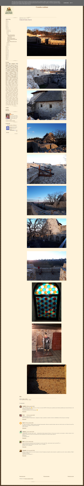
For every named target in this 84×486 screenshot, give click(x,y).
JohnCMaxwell (8, 92)
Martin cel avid (10, 95)
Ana (15, 65)
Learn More (66, 2)
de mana (13, 70)
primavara (13, 79)
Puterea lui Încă (9, 36)
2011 (6, 53)
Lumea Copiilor (14, 93)
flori (16, 85)
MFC (15, 67)
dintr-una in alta (12, 71)
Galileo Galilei (14, 90)
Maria (12, 114)
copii (7, 65)
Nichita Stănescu (7, 96)
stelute (9, 87)
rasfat (16, 79)
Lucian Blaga (7, 93)
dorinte (17, 70)
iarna (6, 86)
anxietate (7, 79)
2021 (6, 25)
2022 (6, 24)
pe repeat (13, 69)
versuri (11, 77)
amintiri (13, 63)
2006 (6, 59)
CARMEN (24, 406)
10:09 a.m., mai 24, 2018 (30, 406)
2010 (6, 54)
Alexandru (24, 450)
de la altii (8, 70)
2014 (6, 49)
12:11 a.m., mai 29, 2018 (31, 450)
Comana (9, 83)
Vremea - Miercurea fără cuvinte (12, 41)
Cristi (17, 84)
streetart (12, 104)
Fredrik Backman (10, 90)
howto (6, 80)
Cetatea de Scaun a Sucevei (11, 38)
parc (14, 86)
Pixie (14, 96)
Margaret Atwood (10, 94)
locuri (10, 66)
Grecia (10, 78)
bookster (7, 84)
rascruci (7, 76)
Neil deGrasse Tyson (15, 95)
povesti (13, 82)
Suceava (30, 399)
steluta (10, 104)
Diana (23, 441)
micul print (11, 86)
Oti (10, 68)
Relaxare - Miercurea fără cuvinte (12, 39)
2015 (6, 48)
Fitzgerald (15, 89)
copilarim (24, 431)
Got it (71, 2)
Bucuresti (10, 82)
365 (13, 68)
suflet (8, 67)
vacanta (8, 69)
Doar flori (8, 40)
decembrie (7, 30)
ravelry (16, 86)
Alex (17, 66)
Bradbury (12, 88)
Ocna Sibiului (15, 78)
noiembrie (7, 31)
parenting (10, 72)
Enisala (12, 89)
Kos (15, 73)
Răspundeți (24, 411)
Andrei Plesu (7, 88)
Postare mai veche (71, 476)
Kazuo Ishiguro (15, 92)
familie (13, 85)
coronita (13, 80)
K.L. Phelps (12, 92)
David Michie (7, 89)
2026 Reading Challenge (12, 125)
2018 (6, 28)
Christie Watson (15, 88)
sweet (14, 104)
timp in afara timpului (13, 76)
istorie (8, 86)
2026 (6, 20)
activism (10, 85)
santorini (6, 87)
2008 (6, 56)
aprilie (7, 42)
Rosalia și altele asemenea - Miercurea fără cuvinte (11, 35)
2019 (6, 27)
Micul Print (7, 109)
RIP (16, 96)
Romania (13, 83)
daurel (23, 422)
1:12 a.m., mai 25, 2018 (30, 431)
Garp (17, 90)
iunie (7, 32)
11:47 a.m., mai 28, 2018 (29, 441)
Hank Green (10, 91)
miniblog (16, 81)
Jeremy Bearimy (14, 75)
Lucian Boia (10, 93)
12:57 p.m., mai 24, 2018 (29, 422)
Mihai (9, 80)
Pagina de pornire (46, 476)
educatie (16, 80)
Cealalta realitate (42, 7)
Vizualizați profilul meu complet (10, 120)
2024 (6, 21)
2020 (6, 26)
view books (16, 133)
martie (7, 43)
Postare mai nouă (22, 476)
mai (7, 33)
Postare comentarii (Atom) (28, 478)
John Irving (7, 85)
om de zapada (8, 75)
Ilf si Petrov (13, 91)
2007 (6, 58)
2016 (6, 47)
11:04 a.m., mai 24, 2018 (31, 415)
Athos (9, 88)
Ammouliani (16, 87)
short (8, 104)
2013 (6, 50)
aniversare (11, 73)
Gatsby (7, 91)
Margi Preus (14, 94)
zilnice (6, 82)
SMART (7, 73)
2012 (6, 52)
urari (11, 87)
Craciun (15, 72)
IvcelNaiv (17, 91)
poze (7, 63)
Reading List (7, 110)
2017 (6, 46)
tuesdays (7, 77)
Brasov (15, 84)
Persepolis (12, 96)
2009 (6, 55)
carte (6, 68)
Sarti (16, 83)
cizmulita (10, 79)
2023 (9, 81)
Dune (10, 89)
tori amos (10, 84)
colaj (12, 65)
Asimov (12, 81)
